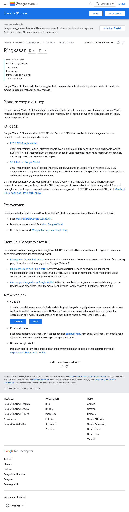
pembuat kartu (73, 333)
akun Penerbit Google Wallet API (33, 218)
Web (35, 321)
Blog (47, 404)
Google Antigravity (96, 424)
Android (18, 321)
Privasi (22, 497)
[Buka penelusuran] (90, 4)
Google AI (8, 479)
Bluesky (49, 409)
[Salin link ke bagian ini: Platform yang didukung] (47, 102)
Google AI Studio (95, 419)
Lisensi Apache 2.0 (40, 379)
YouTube (49, 429)
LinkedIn (49, 419)
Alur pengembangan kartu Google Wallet (32, 282)
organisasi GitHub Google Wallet (28, 352)
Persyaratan (10, 497)
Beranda (7, 42)
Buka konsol (115, 13)
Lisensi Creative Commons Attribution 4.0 (87, 376)
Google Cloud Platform (15, 474)
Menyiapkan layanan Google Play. (50, 230)
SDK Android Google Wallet (25, 162)
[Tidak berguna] (123, 42)
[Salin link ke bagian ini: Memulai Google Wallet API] (53, 242)
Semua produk (11, 484)
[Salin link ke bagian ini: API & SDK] (21, 127)
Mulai (96, 13)
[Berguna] (118, 42)
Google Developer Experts (16, 414)
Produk (18, 42)
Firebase (91, 414)
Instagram (50, 414)
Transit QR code (15, 13)
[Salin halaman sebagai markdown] (40, 50)
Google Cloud (93, 429)
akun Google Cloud (52, 224)
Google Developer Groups (16, 409)
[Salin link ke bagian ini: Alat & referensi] (29, 295)
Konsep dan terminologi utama (26, 259)
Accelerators (10, 419)
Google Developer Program (17, 404)
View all (91, 439)
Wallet (33, 4)
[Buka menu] (5, 4)
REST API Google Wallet (23, 143)
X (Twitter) (50, 424)
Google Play (93, 434)
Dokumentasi (49, 42)
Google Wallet (32, 42)
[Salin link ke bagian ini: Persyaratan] (27, 205)
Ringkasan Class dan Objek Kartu (28, 269)
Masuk (121, 4)
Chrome (91, 409)
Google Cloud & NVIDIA (15, 424)
